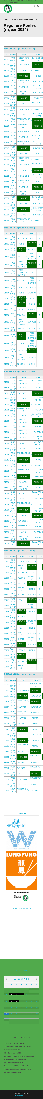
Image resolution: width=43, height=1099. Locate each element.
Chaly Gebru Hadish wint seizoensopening (19, 1056)
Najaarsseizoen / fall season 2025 (15, 1059)
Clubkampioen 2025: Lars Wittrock (16, 1066)
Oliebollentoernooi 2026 (12, 1053)
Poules (14, 19)
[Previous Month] (6, 979)
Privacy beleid (18, 1095)
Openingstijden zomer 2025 (13, 1062)
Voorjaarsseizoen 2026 (12, 1050)
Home (6, 19)
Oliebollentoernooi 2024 (12, 1072)
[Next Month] (36, 979)
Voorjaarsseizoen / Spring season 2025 (17, 1069)
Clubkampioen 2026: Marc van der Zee (17, 1046)
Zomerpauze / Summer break (14, 1043)
